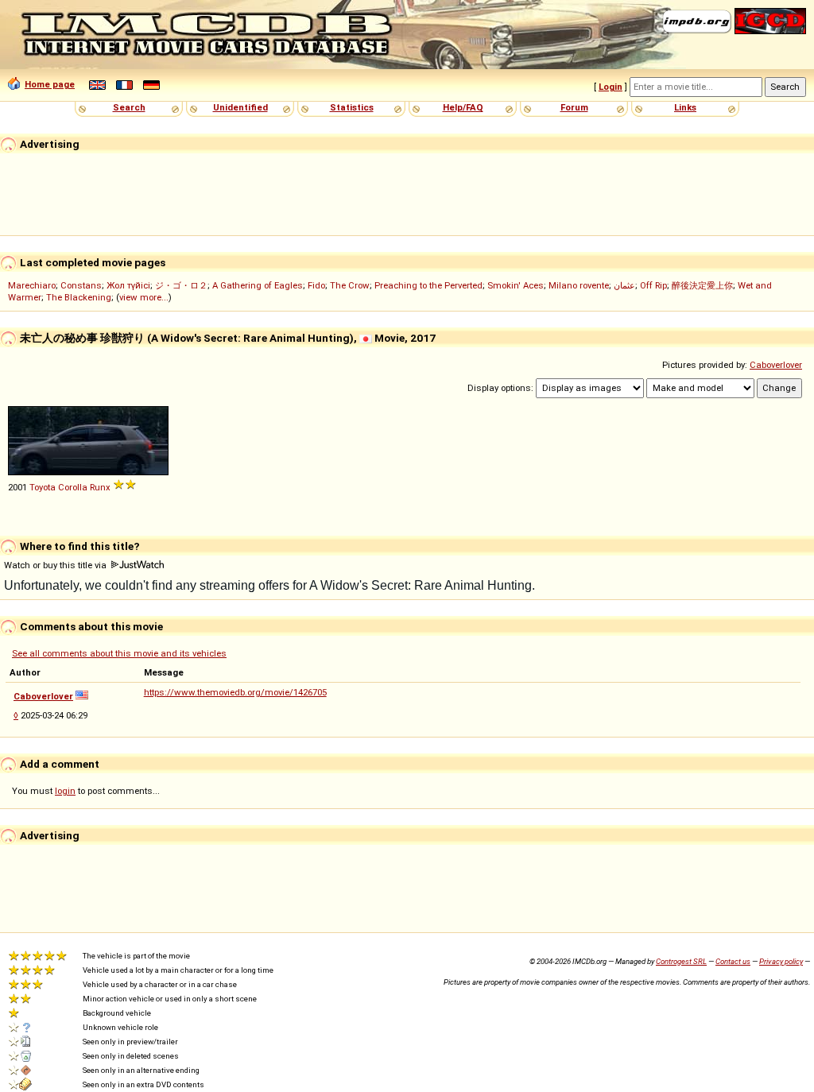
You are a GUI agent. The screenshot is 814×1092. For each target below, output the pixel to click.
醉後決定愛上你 (702, 285)
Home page (50, 84)
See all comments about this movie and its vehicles (119, 653)
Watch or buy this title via (56, 565)
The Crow (350, 285)
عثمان (624, 285)
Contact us (732, 961)
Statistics (352, 107)
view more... (144, 297)
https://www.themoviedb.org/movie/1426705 (235, 692)
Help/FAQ (463, 107)
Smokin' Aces (515, 285)
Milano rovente (578, 285)
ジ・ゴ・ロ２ (181, 285)
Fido (316, 285)
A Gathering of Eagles (257, 285)
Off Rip (653, 285)
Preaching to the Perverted (428, 285)
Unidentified (240, 107)
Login (610, 86)
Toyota (42, 487)
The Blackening (78, 297)
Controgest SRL (681, 961)
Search (129, 107)
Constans (81, 285)
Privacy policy (781, 961)
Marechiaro (32, 285)
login (65, 790)
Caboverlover (776, 364)
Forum (574, 107)
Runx (100, 487)
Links (685, 107)
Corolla (72, 487)
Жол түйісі (128, 285)
